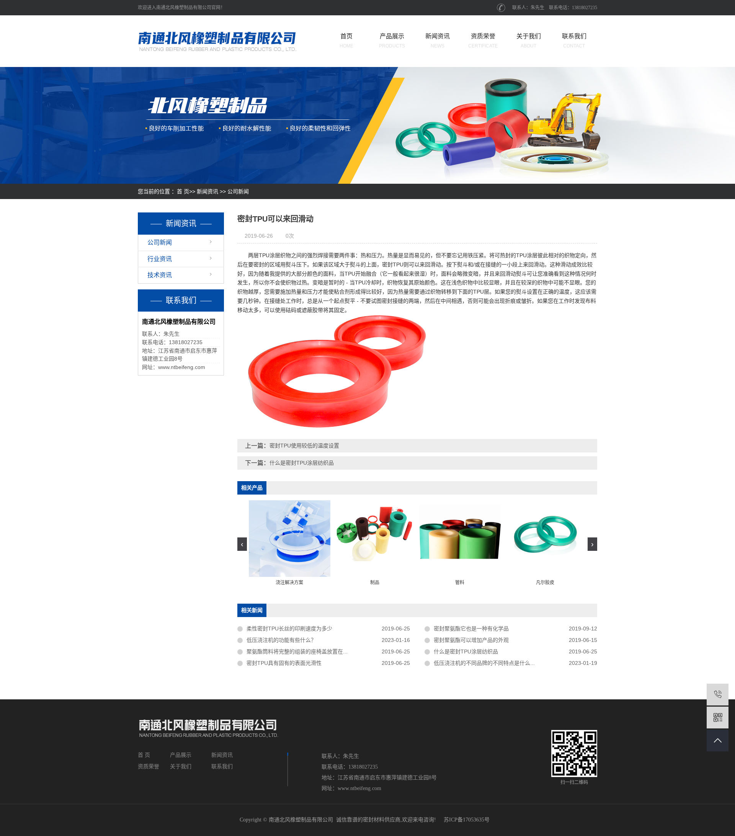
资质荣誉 (483, 41)
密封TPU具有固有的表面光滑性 (284, 663)
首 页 (183, 191)
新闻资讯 (437, 41)
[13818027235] (717, 694)
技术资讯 (159, 275)
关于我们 (528, 41)
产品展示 (392, 41)
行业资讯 (159, 259)
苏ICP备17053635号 (467, 820)
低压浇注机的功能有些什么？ (281, 640)
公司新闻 (238, 191)
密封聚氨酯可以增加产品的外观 (471, 640)
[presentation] (242, 544)
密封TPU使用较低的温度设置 (304, 445)
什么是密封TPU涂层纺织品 (302, 463)
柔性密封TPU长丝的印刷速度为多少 (289, 628)
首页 (346, 41)
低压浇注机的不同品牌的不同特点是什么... (484, 663)
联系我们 (574, 41)
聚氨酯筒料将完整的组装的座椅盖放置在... (297, 651)
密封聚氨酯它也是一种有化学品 (471, 628)
